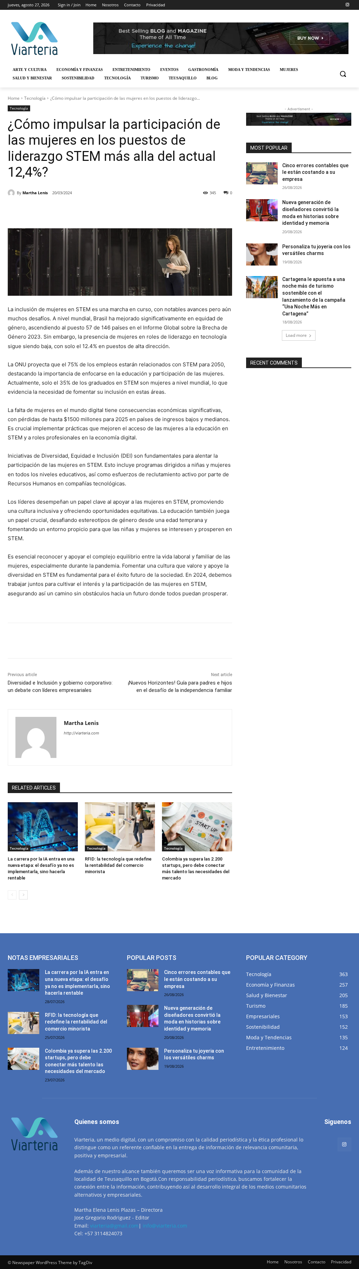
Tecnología (35, 98)
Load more (296, 335)
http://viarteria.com (81, 733)
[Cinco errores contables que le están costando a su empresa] (262, 173)
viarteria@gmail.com (114, 1225)
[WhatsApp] (104, 211)
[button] (342, 73)
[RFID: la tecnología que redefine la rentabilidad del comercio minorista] (120, 826)
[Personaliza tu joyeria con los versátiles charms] (262, 254)
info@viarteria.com (165, 1225)
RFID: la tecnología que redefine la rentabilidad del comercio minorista (118, 865)
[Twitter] (72, 211)
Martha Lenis (35, 192)
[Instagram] (347, 5)
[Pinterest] (88, 211)
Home (14, 98)
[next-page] (23, 895)
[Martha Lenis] (12, 192)
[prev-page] (12, 895)
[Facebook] (56, 211)
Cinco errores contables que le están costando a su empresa (315, 172)
